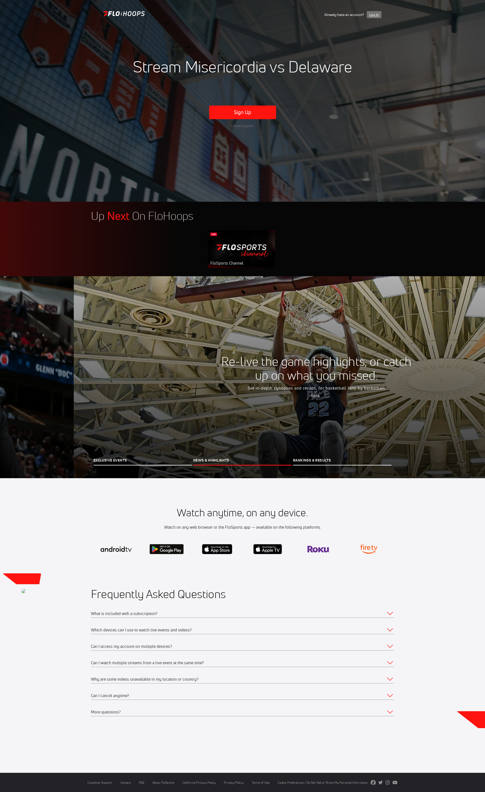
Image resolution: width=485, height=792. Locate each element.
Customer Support (99, 782)
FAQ (141, 782)
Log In (374, 14)
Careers (125, 782)
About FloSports (163, 782)
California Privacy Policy (199, 782)
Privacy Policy (234, 782)
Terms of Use (261, 782)
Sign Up (242, 112)
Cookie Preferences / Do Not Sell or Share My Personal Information (323, 782)
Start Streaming (241, 254)
